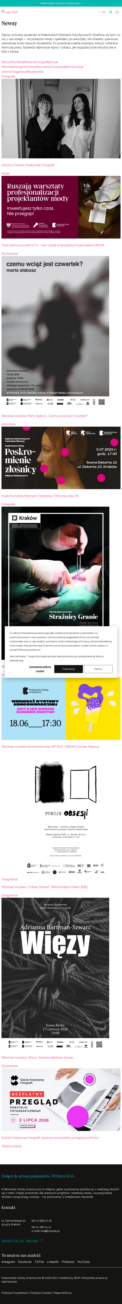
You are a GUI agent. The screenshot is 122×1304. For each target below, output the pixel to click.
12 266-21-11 (43, 1227)
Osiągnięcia (9, 879)
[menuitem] (103, 12)
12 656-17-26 (44, 1220)
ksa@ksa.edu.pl (50, 1231)
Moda (5, 173)
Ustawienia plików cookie (40, 668)
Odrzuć (98, 669)
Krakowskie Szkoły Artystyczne (60, 3)
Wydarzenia (9, 253)
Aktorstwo (8, 424)
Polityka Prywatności (14, 1292)
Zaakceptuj (68, 669)
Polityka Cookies (41, 1292)
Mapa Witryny (63, 1292)
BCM (77, 1277)
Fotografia (8, 76)
